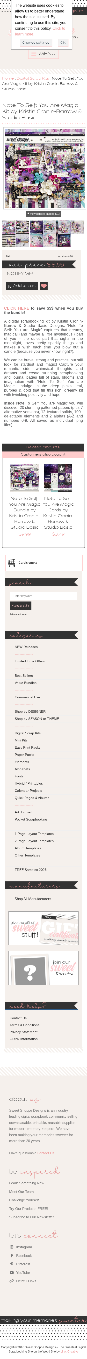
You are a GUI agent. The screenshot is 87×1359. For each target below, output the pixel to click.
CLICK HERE (16, 308)
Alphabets (22, 769)
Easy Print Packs (27, 747)
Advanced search (19, 614)
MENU (47, 54)
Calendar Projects (28, 790)
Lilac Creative (69, 1351)
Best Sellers (24, 675)
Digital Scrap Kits (33, 78)
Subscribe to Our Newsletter (31, 1217)
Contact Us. (46, 1153)
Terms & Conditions (24, 1025)
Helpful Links (25, 1281)
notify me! (16, 274)
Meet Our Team (21, 1192)
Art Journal (23, 812)
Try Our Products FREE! (28, 1209)
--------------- (24, 654)
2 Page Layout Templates (34, 841)
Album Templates (28, 848)
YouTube (22, 1273)
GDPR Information (24, 1039)
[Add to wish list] (44, 286)
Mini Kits (21, 740)
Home (8, 78)
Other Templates (27, 855)
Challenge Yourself (24, 1200)
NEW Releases (26, 647)
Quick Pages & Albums (32, 798)
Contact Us (18, 1018)
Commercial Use (27, 697)
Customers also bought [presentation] (43, 454)
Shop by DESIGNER (30, 711)
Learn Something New (26, 1183)
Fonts (19, 776)
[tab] (43, 447)
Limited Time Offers (30, 661)
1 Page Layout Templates (34, 834)
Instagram (23, 1247)
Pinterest (22, 1264)
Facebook (23, 1256)
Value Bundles (25, 683)
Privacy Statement (23, 1032)
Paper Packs (24, 755)
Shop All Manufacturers (32, 899)
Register (74, 11)
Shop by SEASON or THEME (37, 719)
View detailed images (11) (45, 213)
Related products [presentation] (43, 447)
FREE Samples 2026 (31, 870)
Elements (22, 762)
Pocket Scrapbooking (31, 819)
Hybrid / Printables (29, 783)
